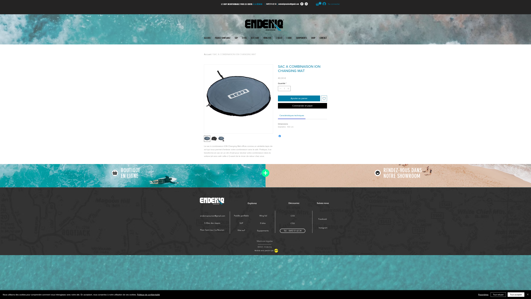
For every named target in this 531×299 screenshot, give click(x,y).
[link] (291, 115)
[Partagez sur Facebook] (279, 136)
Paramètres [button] (483, 294)
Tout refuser (498, 294)
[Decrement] (280, 88)
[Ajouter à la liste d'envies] (324, 98)
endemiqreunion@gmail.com (288, 4)
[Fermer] (527, 294)
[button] (319, 4)
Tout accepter (516, 294)
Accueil (207, 54)
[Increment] (288, 88)
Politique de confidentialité (148, 294)
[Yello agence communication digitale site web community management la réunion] (276, 250)
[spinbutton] (284, 88)
